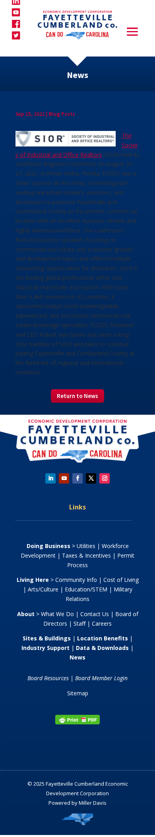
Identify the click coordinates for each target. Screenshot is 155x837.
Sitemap (77, 693)
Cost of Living (121, 579)
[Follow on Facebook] (77, 478)
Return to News (77, 396)
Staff (79, 623)
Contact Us (94, 614)
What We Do (57, 614)
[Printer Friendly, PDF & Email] (77, 722)
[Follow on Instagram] (104, 478)
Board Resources (48, 678)
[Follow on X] (91, 478)
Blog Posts (62, 114)
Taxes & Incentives (86, 555)
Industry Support (45, 648)
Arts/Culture (43, 589)
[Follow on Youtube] (64, 478)
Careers (102, 623)
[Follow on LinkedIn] (50, 478)
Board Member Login (101, 678)
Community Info (76, 579)
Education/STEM (86, 589)
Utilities (86, 546)
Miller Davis (93, 802)
